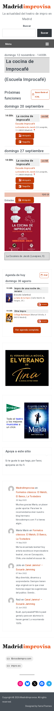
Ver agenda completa (27, 330)
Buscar (27, 26)
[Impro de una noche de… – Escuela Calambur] (9, 297)
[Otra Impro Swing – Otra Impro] (9, 317)
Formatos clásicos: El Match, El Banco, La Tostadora (31, 534)
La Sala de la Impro (22, 298)
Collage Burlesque (22, 315)
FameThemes (45, 706)
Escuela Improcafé (25, 123)
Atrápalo (26, 135)
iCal (45, 275)
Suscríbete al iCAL (41, 94)
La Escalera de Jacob (25, 127)
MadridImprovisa (25, 487)
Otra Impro (20, 311)
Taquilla (26, 142)
